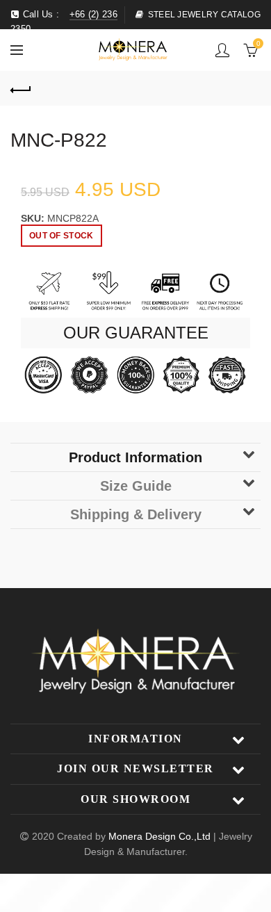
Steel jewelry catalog (204, 14)
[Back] (20, 88)
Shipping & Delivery (136, 514)
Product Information (135, 457)
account (222, 50)
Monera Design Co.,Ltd (160, 836)
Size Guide (136, 486)
